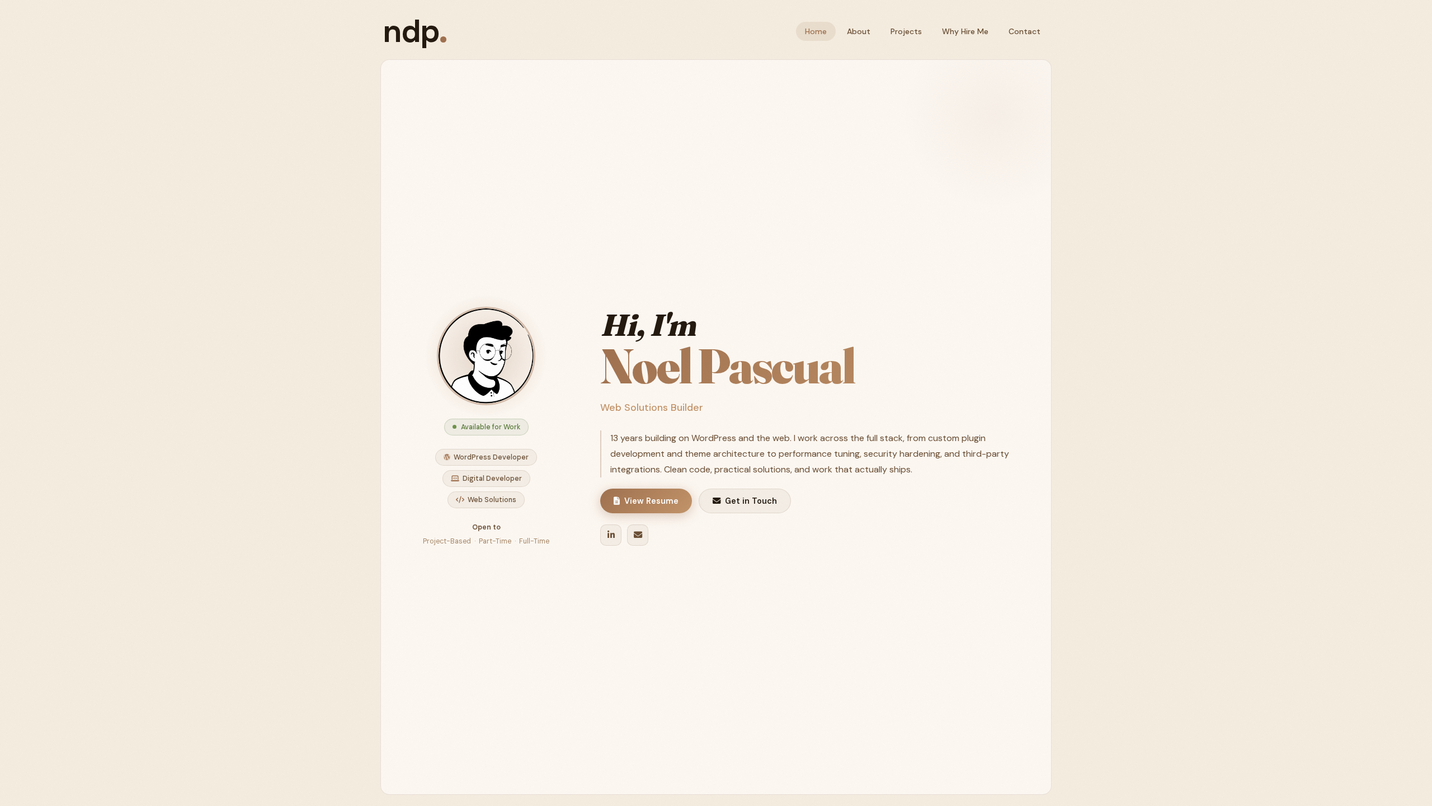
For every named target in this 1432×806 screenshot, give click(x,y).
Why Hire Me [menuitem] (965, 31)
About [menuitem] (858, 31)
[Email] (637, 535)
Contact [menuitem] (1024, 31)
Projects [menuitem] (906, 31)
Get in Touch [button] (751, 501)
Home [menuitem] (816, 31)
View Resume (651, 501)
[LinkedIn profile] (610, 535)
